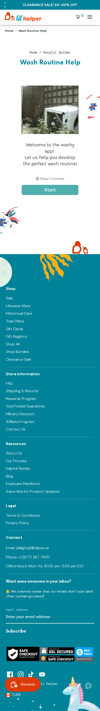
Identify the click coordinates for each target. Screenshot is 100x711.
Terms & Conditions (23, 515)
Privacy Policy (17, 522)
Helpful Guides (56, 52)
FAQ (9, 383)
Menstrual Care (19, 313)
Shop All (13, 344)
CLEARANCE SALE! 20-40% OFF (50, 5)
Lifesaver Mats (18, 305)
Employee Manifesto (23, 483)
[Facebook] (10, 674)
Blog (9, 476)
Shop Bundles (17, 351)
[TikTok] (31, 674)
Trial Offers (15, 321)
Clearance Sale (18, 359)
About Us (14, 453)
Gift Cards (14, 328)
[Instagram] (21, 674)
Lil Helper (48, 684)
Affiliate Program (20, 421)
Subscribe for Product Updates (32, 491)
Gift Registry (16, 336)
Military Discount (20, 413)
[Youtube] (42, 674)
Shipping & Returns (22, 390)
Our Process (16, 460)
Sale (9, 298)
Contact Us (15, 429)
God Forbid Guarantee (25, 406)
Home (33, 52)
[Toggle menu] (89, 17)
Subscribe (16, 631)
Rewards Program (21, 398)
